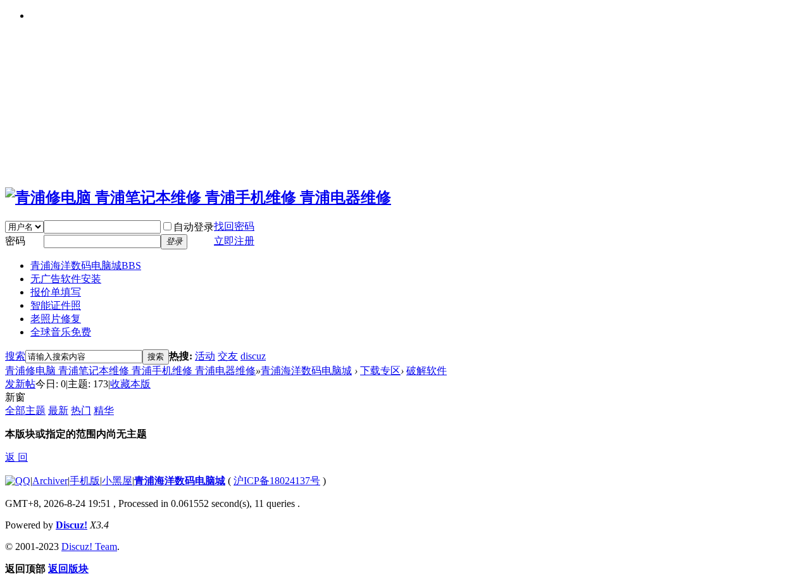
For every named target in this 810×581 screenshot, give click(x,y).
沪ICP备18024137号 (277, 480)
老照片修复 (55, 318)
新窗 (15, 397)
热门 (81, 410)
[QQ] (17, 480)
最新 (58, 410)
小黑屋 (117, 480)
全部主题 (25, 410)
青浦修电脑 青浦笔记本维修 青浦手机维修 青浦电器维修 (130, 370)
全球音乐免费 (60, 332)
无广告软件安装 (65, 278)
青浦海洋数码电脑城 (85, 265)
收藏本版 (130, 383)
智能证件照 (55, 305)
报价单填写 (55, 292)
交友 (228, 356)
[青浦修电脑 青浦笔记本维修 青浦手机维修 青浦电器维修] (198, 197)
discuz (253, 356)
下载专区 (380, 370)
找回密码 (234, 226)
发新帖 (20, 383)
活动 (205, 356)
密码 (15, 240)
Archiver (50, 480)
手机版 (85, 480)
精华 (104, 410)
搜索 (15, 356)
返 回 (16, 457)
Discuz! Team (89, 546)
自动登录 (193, 227)
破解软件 (426, 370)
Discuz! (71, 525)
